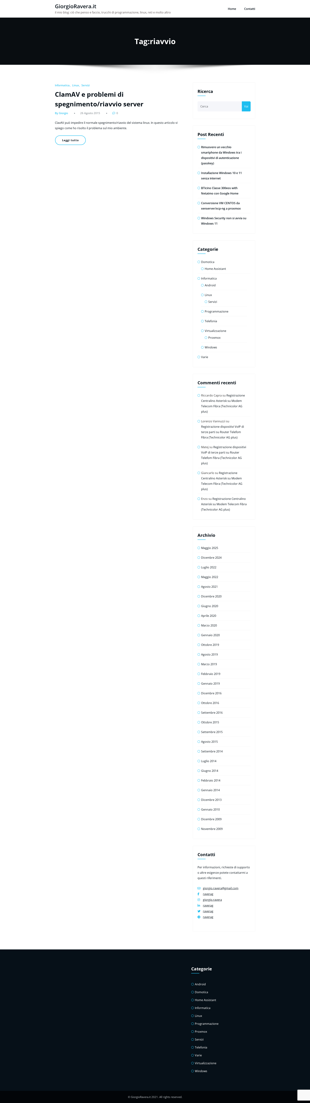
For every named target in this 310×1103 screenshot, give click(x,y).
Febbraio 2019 (210, 674)
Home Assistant (215, 269)
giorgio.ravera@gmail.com (220, 888)
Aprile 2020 (208, 616)
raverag (208, 894)
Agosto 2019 (209, 654)
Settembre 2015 (212, 732)
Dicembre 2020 (211, 596)
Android (210, 285)
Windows (211, 347)
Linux (75, 85)
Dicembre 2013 (211, 800)
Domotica (207, 262)
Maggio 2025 (209, 548)
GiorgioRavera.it (75, 6)
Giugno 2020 (209, 606)
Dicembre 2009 (211, 819)
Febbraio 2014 (210, 780)
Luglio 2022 (208, 567)
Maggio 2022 (209, 577)
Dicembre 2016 (211, 693)
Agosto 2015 (209, 742)
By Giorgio (61, 113)
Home (232, 9)
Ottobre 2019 (210, 645)
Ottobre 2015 (210, 722)
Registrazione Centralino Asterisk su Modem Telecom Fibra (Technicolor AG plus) (224, 504)
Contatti (249, 9)
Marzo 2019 (209, 664)
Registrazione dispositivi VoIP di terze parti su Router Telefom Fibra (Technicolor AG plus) (222, 432)
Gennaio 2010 (210, 809)
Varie (204, 357)
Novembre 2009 (212, 829)
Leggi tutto (70, 140)
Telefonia (211, 321)
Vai (246, 106)
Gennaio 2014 (210, 790)
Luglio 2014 (208, 761)
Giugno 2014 (209, 771)
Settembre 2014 (212, 751)
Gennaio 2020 (210, 635)
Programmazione (216, 311)
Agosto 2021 (209, 587)
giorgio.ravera (212, 900)
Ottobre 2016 (210, 703)
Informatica (62, 85)
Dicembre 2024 (211, 558)
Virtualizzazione (215, 331)
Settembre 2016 (212, 713)
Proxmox (214, 338)
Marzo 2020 (209, 625)
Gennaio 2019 (210, 684)
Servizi (85, 85)
